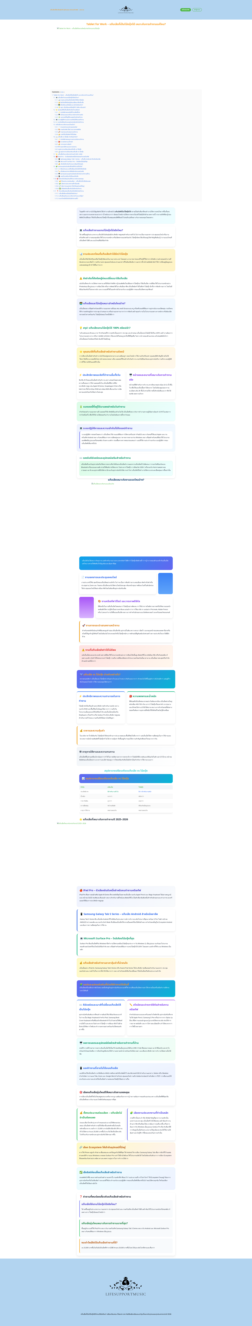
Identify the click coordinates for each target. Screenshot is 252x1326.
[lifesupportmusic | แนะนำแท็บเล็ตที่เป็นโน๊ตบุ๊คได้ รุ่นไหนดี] (126, 10)
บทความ (81, 10)
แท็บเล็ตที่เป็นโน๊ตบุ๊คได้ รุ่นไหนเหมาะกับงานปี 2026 (64, 10)
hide (62, 92)
